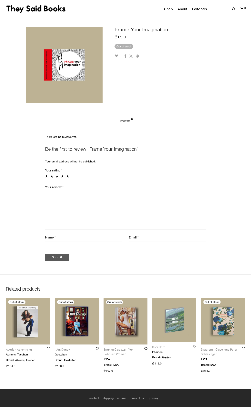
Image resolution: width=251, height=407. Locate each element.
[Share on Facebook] (125, 56)
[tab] (126, 121)
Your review (54, 187)
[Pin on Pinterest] (137, 56)
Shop (168, 9)
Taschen (30, 360)
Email (134, 237)
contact (94, 398)
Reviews (125, 120)
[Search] (233, 9)
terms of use (137, 398)
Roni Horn (158, 347)
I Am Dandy (62, 349)
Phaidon (166, 357)
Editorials (199, 9)
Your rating (53, 170)
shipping (108, 398)
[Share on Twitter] (131, 56)
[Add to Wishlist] (118, 56)
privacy (153, 398)
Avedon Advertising (19, 349)
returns (121, 398)
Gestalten (70, 360)
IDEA (116, 364)
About (182, 9)
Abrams (19, 360)
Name (50, 237)
